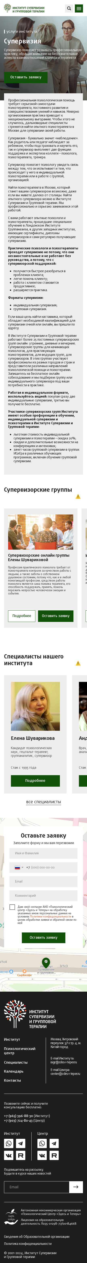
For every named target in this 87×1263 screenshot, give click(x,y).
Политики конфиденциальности (50, 917)
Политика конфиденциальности (28, 1243)
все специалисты (43, 802)
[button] (79, 8)
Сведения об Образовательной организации (36, 1236)
